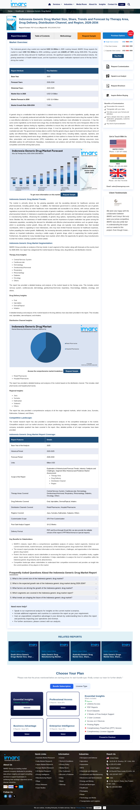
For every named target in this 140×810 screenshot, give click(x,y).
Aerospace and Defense (88, 758)
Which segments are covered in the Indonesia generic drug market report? (41, 593)
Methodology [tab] (65, 36)
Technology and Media (88, 798)
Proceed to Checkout (107, 737)
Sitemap (62, 784)
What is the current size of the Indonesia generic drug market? (36, 579)
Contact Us (112, 4)
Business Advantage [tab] (24, 727)
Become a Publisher (67, 774)
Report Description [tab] (19, 36)
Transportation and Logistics (90, 801)
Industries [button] (68, 4)
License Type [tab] (81, 686)
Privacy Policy (81, 808)
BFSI (82, 768)
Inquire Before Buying (119, 95)
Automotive (84, 764)
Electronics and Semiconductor (91, 778)
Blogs (38, 781)
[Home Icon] (49, 4)
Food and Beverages (87, 784)
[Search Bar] (129, 4)
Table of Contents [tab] (42, 36)
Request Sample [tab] (89, 36)
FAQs (62, 778)
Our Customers (65, 771)
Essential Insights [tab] (23, 701)
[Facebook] (10, 796)
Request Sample (69, 194)
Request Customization (120, 66)
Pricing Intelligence (42, 774)
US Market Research (43, 771)
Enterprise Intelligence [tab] (62, 727)
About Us (93, 4)
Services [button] (57, 4)
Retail (82, 794)
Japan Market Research (44, 764)
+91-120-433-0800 (115, 787)
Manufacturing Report (43, 778)
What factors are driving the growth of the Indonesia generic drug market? (41, 588)
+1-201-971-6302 (115, 764)
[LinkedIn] (5, 796)
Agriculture (84, 761)
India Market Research (44, 761)
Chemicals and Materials (88, 771)
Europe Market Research (45, 768)
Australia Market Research (45, 758)
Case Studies (41, 788)
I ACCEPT (97, 808)
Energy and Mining (86, 781)
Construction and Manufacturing (91, 774)
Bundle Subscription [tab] (62, 686)
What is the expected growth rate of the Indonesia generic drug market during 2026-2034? (48, 583)
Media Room (81, 4)
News (62, 781)
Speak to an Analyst (118, 76)
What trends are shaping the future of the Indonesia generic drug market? (41, 598)
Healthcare (84, 788)
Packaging (84, 791)
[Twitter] (14, 796)
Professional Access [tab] (61, 701)
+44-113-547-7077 (115, 774)
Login (122, 4)
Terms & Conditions (66, 761)
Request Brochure (118, 86)
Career (62, 758)
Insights (102, 4)
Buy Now (118, 56)
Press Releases (41, 784)
